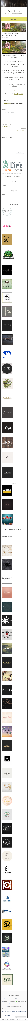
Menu (15, 19)
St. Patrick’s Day (6, 125)
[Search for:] (14, 185)
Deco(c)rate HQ (18, 94)
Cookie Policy (7, 1015)
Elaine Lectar (14, 11)
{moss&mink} (7, 103)
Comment (20, 152)
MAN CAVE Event (21, 130)
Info (14, 90)
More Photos (5, 1008)
